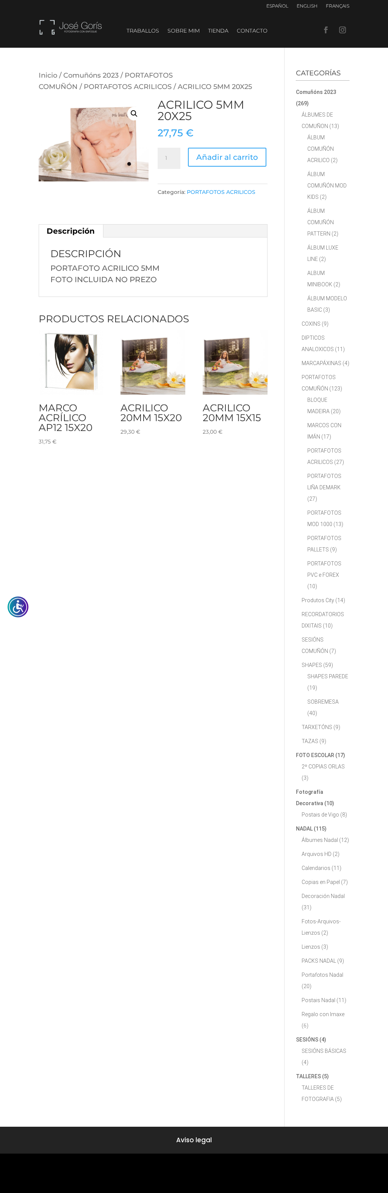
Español (277, 6)
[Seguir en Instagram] (342, 30)
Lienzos (311, 947)
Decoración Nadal (323, 896)
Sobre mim (183, 31)
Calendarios (316, 868)
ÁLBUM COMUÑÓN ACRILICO (320, 148)
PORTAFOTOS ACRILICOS (128, 86)
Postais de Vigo (320, 815)
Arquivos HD (317, 854)
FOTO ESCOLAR (315, 755)
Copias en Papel (321, 882)
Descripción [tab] (71, 231)
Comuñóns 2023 (91, 75)
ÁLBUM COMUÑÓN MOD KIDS (327, 185)
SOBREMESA (323, 702)
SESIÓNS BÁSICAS (324, 1051)
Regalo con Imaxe (323, 1014)
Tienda (218, 31)
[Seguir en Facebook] (326, 30)
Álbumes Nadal (320, 840)
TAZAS (310, 741)
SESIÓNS (307, 1040)
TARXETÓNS (317, 727)
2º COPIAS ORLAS (323, 767)
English (307, 6)
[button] (134, 113)
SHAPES (312, 665)
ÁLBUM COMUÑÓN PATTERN (320, 222)
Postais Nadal (318, 1000)
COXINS (311, 324)
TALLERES (308, 1076)
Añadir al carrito (227, 157)
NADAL (304, 829)
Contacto (252, 31)
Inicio (48, 75)
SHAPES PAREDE (327, 676)
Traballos (143, 31)
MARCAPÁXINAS (321, 363)
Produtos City (318, 600)
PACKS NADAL (319, 961)
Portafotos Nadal (322, 975)
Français (337, 6)
